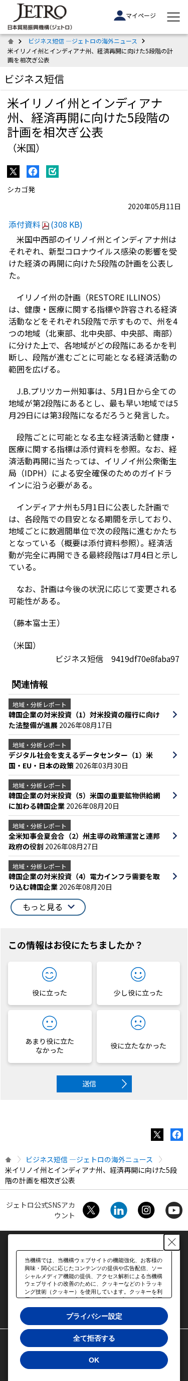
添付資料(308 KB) (46, 224)
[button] (48, 907)
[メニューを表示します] (173, 16)
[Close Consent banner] (172, 1242)
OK (94, 1360)
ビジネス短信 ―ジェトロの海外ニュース (82, 40)
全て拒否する (94, 1338)
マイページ (141, 15)
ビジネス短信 (34, 78)
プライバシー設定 (94, 1316)
